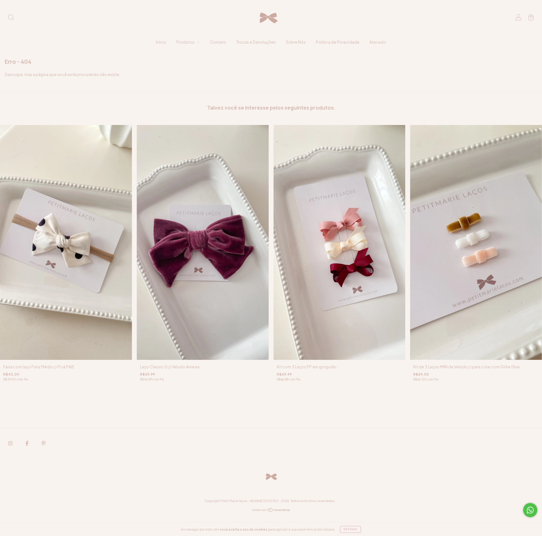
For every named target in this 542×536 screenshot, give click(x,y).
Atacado (377, 42)
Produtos (185, 42)
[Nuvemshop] (271, 510)
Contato (218, 42)
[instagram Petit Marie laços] (11, 443)
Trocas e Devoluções (256, 42)
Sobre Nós (296, 42)
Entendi (350, 529)
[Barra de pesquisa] (11, 18)
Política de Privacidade (337, 42)
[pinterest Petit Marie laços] (43, 443)
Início (161, 42)
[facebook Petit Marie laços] (27, 443)
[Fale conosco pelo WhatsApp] (530, 510)
